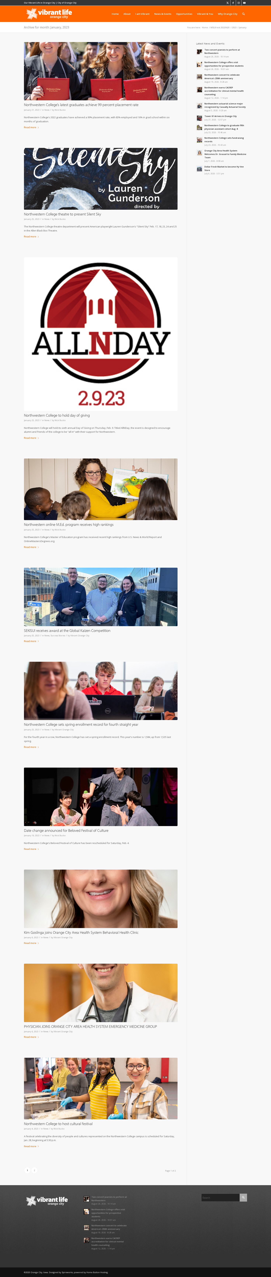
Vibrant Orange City (79, 635)
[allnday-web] (101, 334)
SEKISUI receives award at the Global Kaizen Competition (67, 630)
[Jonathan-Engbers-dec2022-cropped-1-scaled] (101, 993)
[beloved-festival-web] (101, 1088)
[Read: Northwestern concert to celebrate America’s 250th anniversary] (199, 77)
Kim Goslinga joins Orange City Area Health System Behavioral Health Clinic (81, 932)
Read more (30, 127)
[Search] (243, 14)
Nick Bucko (60, 110)
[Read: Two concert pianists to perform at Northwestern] (199, 52)
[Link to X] (227, 3)
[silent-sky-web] (101, 179)
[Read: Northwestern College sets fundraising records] (199, 140)
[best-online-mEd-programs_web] (101, 489)
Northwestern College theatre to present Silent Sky (62, 214)
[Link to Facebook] (233, 3)
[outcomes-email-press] (101, 71)
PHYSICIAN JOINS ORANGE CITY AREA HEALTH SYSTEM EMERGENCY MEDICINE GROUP (90, 1026)
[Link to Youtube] (244, 3)
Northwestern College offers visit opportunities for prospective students (108, 1213)
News (46, 110)
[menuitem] (115, 14)
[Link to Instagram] (238, 3)
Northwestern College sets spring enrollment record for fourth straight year (81, 724)
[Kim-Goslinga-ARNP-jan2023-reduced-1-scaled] (101, 899)
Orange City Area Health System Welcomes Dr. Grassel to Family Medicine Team (225, 154)
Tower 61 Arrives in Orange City (220, 116)
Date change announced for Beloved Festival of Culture (66, 830)
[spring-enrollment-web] (101, 691)
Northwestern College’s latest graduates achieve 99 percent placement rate (81, 104)
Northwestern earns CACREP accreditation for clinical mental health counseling (224, 91)
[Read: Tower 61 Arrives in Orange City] (199, 118)
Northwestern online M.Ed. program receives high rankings (69, 524)
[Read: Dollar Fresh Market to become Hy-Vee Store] (199, 168)
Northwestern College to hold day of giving (57, 415)
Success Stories (58, 635)
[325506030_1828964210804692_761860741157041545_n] (101, 597)
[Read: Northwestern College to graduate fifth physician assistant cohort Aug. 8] (199, 127)
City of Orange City (67, 2)
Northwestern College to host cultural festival (58, 1123)
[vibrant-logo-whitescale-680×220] (49, 14)
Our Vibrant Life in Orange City (39, 2)
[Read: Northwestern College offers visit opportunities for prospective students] (199, 64)
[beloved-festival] (101, 797)
